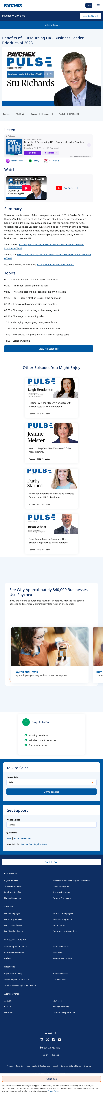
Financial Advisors (61, 946)
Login (89, 5)
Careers (7, 1006)
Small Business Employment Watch (20, 985)
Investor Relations (61, 1006)
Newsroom (57, 1000)
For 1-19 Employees (13, 925)
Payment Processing (62, 898)
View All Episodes (49, 348)
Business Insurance (61, 892)
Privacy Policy (53, 1091)
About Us (8, 1000)
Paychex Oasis (40, 844)
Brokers (7, 958)
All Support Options (22, 838)
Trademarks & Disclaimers (38, 1066)
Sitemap (87, 1066)
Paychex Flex (27, 844)
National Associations (62, 958)
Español (55, 1055)
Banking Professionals (14, 952)
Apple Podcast (16, 160)
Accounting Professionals (15, 946)
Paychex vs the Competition (65, 931)
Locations (8, 1012)
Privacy (10, 1066)
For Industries (59, 925)
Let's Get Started (90, 16)
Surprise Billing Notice (71, 1066)
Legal (55, 1066)
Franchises (57, 952)
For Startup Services (13, 919)
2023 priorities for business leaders (55, 264)
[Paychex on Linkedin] (41, 1039)
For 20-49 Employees (13, 931)
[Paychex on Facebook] (53, 1039)
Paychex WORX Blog (13, 15)
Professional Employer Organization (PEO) (71, 880)
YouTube (68, 188)
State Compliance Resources (17, 979)
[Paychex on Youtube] (59, 1039)
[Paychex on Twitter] (47, 1039)
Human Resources (12, 898)
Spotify (35, 160)
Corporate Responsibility (64, 1012)
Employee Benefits (12, 892)
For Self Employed (12, 913)
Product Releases (60, 973)
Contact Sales (51, 791)
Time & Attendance (12, 886)
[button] (97, 5)
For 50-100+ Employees (63, 913)
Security (19, 1066)
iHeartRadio (53, 160)
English (44, 1055)
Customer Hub (59, 979)
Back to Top (51, 862)
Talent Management (62, 886)
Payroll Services (11, 880)
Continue (51, 1078)
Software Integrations (62, 919)
